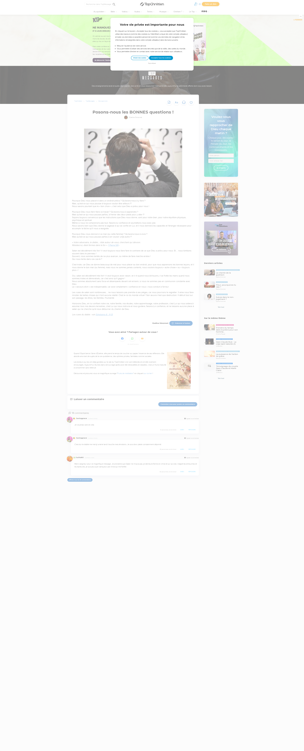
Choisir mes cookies (139, 58)
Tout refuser (152, 63)
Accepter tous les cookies (161, 58)
